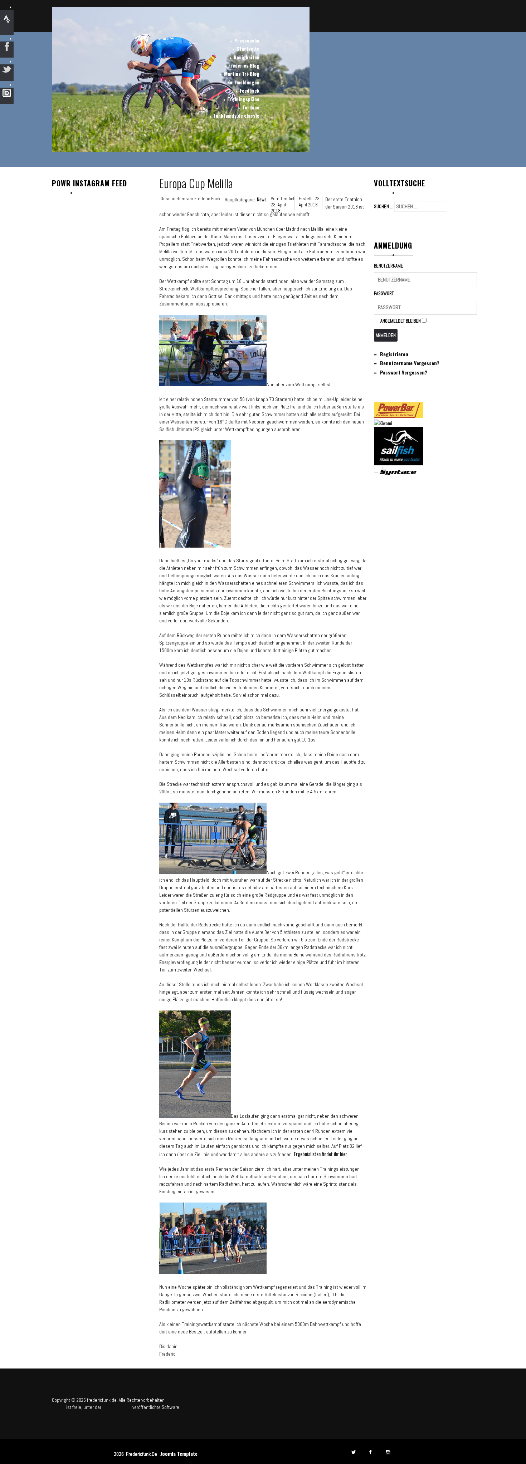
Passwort (384, 293)
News (262, 199)
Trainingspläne (243, 99)
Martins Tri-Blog (241, 73)
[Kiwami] (383, 423)
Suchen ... (383, 207)
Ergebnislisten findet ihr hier (320, 1153)
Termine (250, 107)
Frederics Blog (243, 65)
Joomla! (58, 1406)
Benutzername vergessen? (409, 363)
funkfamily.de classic (236, 115)
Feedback (249, 90)
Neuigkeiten (246, 57)
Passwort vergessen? (403, 372)
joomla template (179, 1453)
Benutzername (388, 266)
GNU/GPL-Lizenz (116, 1406)
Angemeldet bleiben (400, 321)
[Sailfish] (398, 463)
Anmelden (386, 335)
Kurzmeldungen (243, 82)
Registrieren (394, 354)
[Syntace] (398, 473)
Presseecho (246, 40)
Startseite (248, 48)
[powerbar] (398, 416)
